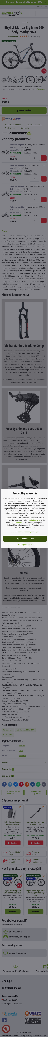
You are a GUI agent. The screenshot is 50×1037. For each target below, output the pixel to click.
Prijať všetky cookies (25, 539)
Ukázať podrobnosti (25, 544)
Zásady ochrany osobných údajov (25, 532)
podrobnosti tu (34, 520)
